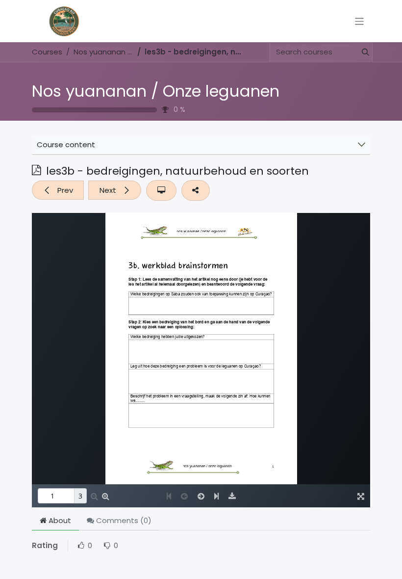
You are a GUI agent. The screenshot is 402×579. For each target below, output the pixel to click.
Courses (47, 52)
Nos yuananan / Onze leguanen (155, 91)
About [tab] (59, 520)
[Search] (361, 52)
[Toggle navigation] (360, 21)
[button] (58, 190)
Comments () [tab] (122, 520)
